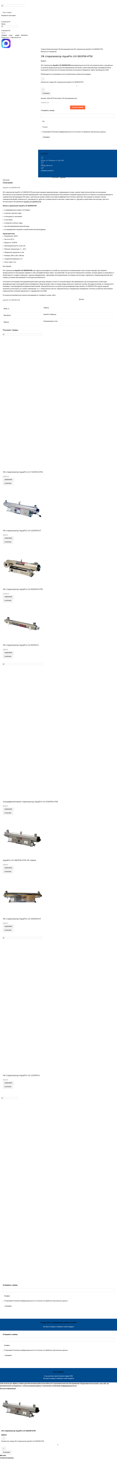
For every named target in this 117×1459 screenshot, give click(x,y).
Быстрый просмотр (5, 1091)
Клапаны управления (96, 1105)
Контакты (63, 1112)
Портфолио (64, 1119)
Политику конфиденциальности (24, 1301)
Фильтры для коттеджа (96, 1115)
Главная (63, 1102)
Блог (61, 1115)
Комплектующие (94, 1108)
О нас (62, 1108)
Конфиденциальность (21, 1280)
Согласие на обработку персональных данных (52, 1301)
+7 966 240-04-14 (15, 37)
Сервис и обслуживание (97, 1112)
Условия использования (31, 1280)
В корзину (6, 1452)
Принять (20, 1388)
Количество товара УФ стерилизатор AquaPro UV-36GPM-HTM (22, 1441)
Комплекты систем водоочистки (100, 1102)
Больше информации (8, 1388)
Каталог (62, 1105)
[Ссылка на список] (29, 1186)
